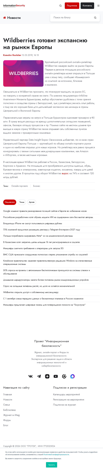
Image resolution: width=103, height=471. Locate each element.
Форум (7, 420)
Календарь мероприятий (66, 394)
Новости (7, 399)
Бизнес (36, 186)
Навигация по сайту (16, 387)
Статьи (6, 404)
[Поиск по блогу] (95, 17)
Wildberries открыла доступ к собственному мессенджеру (30, 292)
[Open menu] (98, 5)
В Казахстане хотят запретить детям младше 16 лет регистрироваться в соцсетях (41, 242)
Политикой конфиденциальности (56, 454)
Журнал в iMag (11, 415)
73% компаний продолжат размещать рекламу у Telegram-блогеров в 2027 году (41, 229)
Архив (31, 202)
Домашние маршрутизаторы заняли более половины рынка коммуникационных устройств (46, 279)
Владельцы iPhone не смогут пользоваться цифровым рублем (32, 223)
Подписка (72, 5)
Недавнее (10, 202)
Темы (21, 202)
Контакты (87, 5)
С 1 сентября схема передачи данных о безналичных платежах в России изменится (43, 298)
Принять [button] (51, 465)
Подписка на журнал (64, 404)
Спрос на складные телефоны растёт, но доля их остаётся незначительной (39, 286)
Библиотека (9, 410)
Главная (7, 394)
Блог (5, 425)
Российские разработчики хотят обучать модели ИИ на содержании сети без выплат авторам (48, 217)
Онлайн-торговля (19, 186)
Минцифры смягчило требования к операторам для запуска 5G (33, 248)
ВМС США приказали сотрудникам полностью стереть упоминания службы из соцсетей (45, 254)
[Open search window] (60, 5)
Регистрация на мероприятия (68, 399)
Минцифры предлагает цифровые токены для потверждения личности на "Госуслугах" (44, 304)
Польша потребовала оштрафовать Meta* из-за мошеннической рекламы (38, 235)
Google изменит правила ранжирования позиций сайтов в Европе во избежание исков (45, 211)
